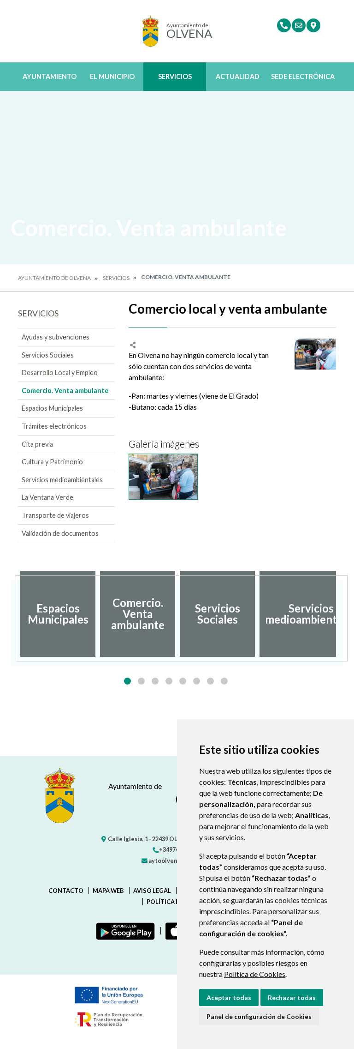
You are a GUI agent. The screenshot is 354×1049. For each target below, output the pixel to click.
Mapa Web (108, 890)
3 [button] (155, 681)
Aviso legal (152, 890)
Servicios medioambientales (62, 480)
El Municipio (112, 76)
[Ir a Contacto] (299, 25)
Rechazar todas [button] (292, 997)
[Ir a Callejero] (313, 25)
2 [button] (141, 681)
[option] (58, 614)
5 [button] (182, 681)
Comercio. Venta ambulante (65, 390)
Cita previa (37, 444)
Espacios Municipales (52, 408)
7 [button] (210, 681)
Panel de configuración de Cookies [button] (259, 1016)
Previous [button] (11, 613)
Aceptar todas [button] (228, 997)
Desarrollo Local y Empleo (60, 372)
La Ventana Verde (47, 497)
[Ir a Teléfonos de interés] (284, 25)
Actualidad (238, 76)
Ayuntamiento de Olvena (54, 277)
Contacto (65, 890)
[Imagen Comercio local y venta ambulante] (315, 354)
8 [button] (224, 681)
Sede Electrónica (303, 76)
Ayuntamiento (50, 76)
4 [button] (168, 681)
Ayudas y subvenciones (55, 337)
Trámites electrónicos (54, 426)
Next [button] (343, 613)
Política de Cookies (254, 974)
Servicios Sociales (48, 355)
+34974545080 (178, 849)
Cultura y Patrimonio (52, 462)
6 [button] (196, 681)
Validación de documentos (60, 533)
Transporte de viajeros (55, 515)
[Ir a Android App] (123, 930)
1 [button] (127, 681)
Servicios (175, 76)
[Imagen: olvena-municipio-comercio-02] (163, 477)
